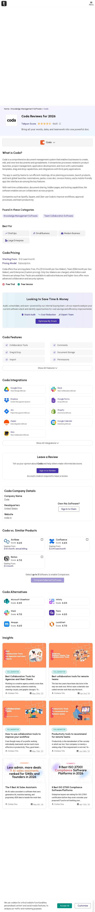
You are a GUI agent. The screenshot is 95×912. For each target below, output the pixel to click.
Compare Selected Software (47, 580)
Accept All (64, 905)
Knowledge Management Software (26, 109)
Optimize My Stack (47, 321)
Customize (83, 905)
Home (6, 109)
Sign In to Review (47, 470)
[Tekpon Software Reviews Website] (4, 3)
